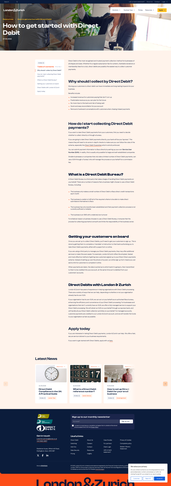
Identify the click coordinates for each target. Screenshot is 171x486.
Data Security (75, 450)
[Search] (17, 2)
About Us (90, 440)
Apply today (41, 91)
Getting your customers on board (48, 84)
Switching (74, 444)
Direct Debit (74, 440)
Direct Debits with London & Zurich (48, 88)
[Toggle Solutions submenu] (119, 10)
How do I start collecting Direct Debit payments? (49, 75)
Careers (89, 444)
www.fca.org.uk (100, 469)
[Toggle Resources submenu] (153, 10)
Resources (8, 19)
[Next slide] (165, 384)
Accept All (159, 478)
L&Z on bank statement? (108, 451)
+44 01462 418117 (42, 441)
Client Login (107, 447)
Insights (89, 454)
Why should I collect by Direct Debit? (49, 70)
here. (111, 341)
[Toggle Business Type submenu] (134, 10)
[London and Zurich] (14, 10)
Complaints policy (126, 444)
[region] (147, 473)
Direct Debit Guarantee (93, 145)
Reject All (148, 478)
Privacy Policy (94, 427)
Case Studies (108, 440)
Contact (89, 447)
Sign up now (126, 421)
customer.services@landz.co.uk (47, 439)
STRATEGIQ (44, 466)
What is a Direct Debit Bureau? (47, 80)
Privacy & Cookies (125, 440)
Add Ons (73, 447)
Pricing (73, 454)
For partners (108, 444)
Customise (136, 478)
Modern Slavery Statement (125, 448)
